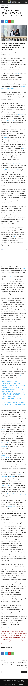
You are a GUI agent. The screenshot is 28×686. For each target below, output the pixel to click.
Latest (6, 5)
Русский (24, 681)
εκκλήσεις (12, 476)
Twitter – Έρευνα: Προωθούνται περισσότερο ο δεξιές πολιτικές (21, 665)
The (22, 339)
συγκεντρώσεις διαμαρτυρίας (13, 493)
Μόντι (23, 268)
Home (2, 5)
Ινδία (12, 647)
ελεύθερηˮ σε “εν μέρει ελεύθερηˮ (10, 169)
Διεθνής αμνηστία (6, 485)
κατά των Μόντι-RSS (20, 495)
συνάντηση (19, 375)
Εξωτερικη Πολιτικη (16, 680)
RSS (15, 236)
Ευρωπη (8, 680)
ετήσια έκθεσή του (18, 163)
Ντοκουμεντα (9, 681)
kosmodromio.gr (9, 628)
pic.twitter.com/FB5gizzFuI (13, 398)
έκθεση (5, 137)
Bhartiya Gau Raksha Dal (18, 308)
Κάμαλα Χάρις (11, 506)
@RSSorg (6, 383)
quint (24, 339)
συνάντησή (17, 73)
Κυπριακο (3, 681)
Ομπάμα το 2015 (5, 457)
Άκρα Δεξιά (8, 647)
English (14, 681)
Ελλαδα (4, 680)
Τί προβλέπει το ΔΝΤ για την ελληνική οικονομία (7, 663)
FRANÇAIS (20, 681)
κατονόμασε (4, 442)
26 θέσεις (20, 114)
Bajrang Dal (4, 446)
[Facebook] (2, 21)
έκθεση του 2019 (11, 120)
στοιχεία (9, 276)
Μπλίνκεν (3, 366)
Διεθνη (6, 7)
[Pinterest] (9, 21)
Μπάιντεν (3, 455)
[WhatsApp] (12, 21)
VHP (2, 444)
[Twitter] (6, 21)
